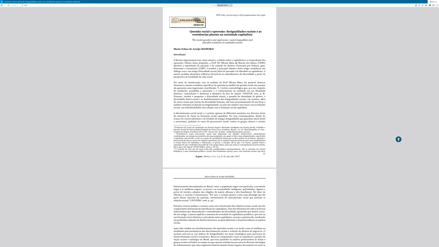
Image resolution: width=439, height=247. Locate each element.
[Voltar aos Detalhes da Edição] (1, 1)
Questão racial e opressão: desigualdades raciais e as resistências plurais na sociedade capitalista (42, 2)
